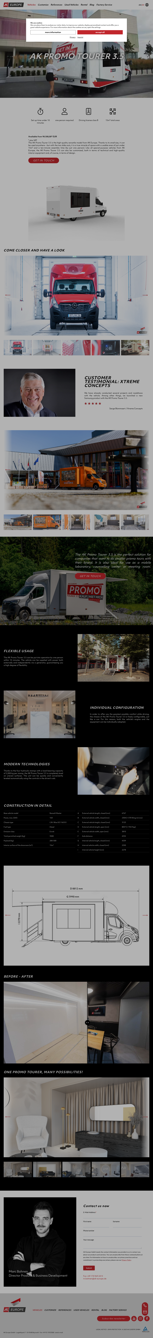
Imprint (80, 37)
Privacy (72, 37)
